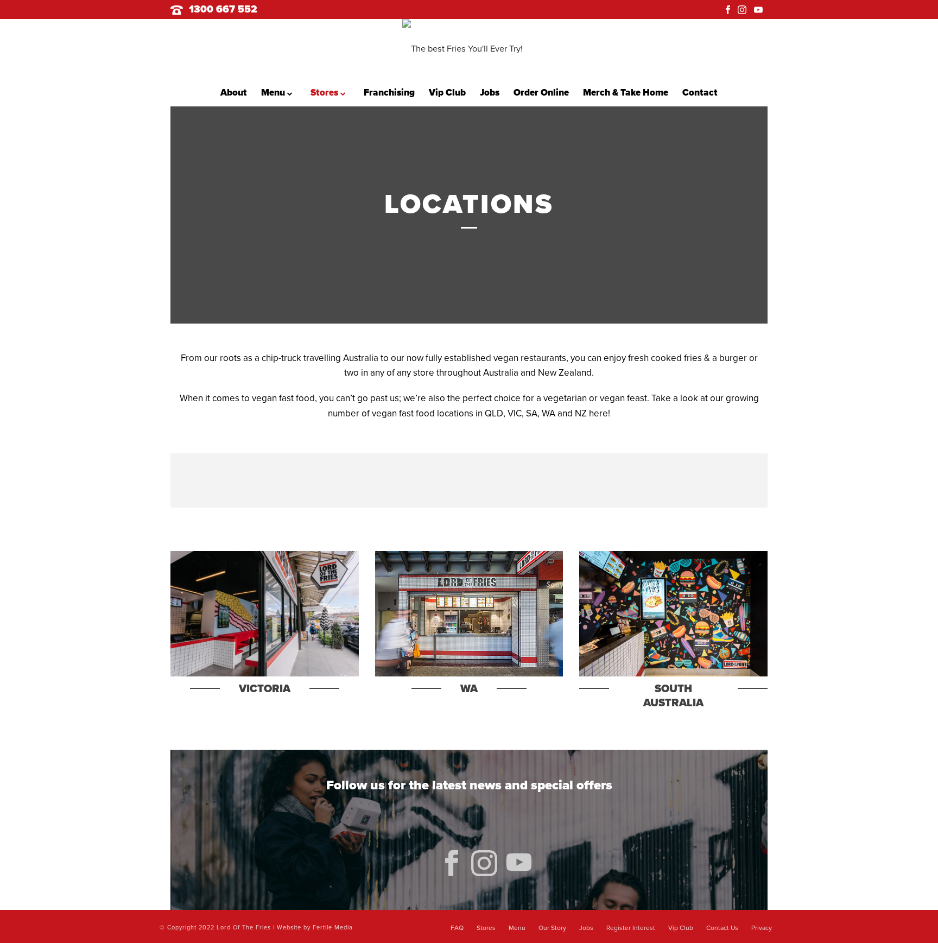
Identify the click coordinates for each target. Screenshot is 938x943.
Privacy (761, 928)
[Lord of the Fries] (469, 49)
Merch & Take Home (625, 92)
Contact (700, 92)
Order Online (541, 92)
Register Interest (630, 928)
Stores (325, 92)
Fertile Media (333, 927)
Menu (274, 92)
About (233, 92)
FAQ (457, 928)
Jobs (489, 92)
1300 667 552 (223, 9)
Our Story (552, 928)
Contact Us (722, 928)
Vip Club (447, 92)
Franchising (389, 92)
